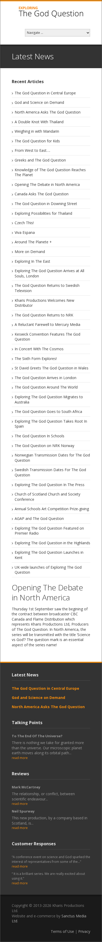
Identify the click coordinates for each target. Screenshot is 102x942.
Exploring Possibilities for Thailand (43, 213)
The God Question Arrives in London (45, 377)
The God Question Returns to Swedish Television (47, 288)
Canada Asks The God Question (42, 193)
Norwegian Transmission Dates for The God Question (52, 458)
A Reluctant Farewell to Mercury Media (47, 324)
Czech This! (24, 222)
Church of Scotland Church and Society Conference (47, 497)
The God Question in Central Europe (45, 92)
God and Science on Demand (39, 102)
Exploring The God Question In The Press (49, 484)
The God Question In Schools (39, 435)
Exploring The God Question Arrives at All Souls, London (49, 273)
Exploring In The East (32, 261)
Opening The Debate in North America (47, 184)
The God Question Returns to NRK (44, 315)
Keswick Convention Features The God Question (47, 337)
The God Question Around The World (46, 387)
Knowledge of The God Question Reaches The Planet (50, 172)
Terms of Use (62, 931)
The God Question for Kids (37, 140)
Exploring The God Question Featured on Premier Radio (49, 531)
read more (20, 758)
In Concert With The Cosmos (39, 348)
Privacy (84, 931)
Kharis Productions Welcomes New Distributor (44, 303)
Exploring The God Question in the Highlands (52, 542)
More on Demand (30, 251)
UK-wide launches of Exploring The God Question (48, 570)
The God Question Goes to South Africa (48, 411)
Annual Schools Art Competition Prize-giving (52, 508)
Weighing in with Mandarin (37, 131)
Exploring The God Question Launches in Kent (49, 555)
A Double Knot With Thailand (39, 121)
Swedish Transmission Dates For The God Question (50, 472)
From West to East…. (32, 150)
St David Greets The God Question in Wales (51, 367)
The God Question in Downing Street (46, 203)
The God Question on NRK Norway (44, 445)
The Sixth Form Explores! (36, 358)
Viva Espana (25, 232)
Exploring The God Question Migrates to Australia (49, 399)
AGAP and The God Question (39, 518)
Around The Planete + (33, 241)
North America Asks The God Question (48, 112)
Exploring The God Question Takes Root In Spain (51, 424)
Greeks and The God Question (40, 160)
